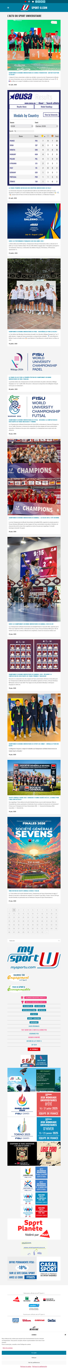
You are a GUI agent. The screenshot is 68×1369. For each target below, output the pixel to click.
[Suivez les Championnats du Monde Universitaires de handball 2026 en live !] (34, 579)
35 (18, 921)
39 (37, 921)
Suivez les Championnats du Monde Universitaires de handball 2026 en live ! (31, 624)
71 (32, 932)
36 (23, 921)
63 (47, 928)
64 (51, 928)
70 (28, 932)
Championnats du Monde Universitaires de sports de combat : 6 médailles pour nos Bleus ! (34, 745)
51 (42, 925)
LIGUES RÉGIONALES (34, 1026)
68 (18, 932)
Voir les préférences (34, 1362)
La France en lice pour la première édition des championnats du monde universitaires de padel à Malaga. (30, 378)
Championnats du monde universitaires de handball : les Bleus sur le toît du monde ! (34, 518)
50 (37, 925)
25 (23, 917)
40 (42, 921)
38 (33, 921)
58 (23, 928)
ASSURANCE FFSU (34, 1034)
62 (42, 928)
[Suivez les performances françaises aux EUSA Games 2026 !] (34, 221)
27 (33, 917)
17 (37, 913)
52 (47, 925)
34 (14, 921)
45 (14, 925)
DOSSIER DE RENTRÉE (34, 1037)
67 (14, 932)
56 (14, 928)
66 (9, 932)
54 (56, 925)
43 (56, 921)
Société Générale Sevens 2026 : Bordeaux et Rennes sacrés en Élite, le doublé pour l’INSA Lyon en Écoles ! (34, 798)
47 (23, 925)
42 (51, 921)
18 (42, 913)
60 (33, 928)
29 (42, 917)
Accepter (34, 1353)
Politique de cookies (25, 1366)
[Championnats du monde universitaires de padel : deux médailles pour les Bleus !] (34, 293)
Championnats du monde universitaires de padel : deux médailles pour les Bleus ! (33, 331)
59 (28, 928)
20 (51, 913)
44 (9, 925)
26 (28, 917)
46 (18, 925)
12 (14, 913)
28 (37, 917)
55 (9, 928)
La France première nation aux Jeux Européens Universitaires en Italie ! (30, 188)
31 (51, 917)
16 (32, 913)
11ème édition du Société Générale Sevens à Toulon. (24, 891)
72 (37, 932)
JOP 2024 (34, 1045)
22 (9, 917)
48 (28, 925)
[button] (65, 1335)
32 (56, 917)
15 (28, 913)
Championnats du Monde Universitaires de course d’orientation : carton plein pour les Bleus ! (34, 73)
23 (14, 917)
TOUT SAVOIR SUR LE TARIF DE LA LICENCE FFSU (34, 1030)
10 (56, 910)
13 (18, 913)
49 (33, 925)
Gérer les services (8, 1348)
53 (51, 925)
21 (56, 913)
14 (23, 913)
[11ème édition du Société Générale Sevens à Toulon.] (34, 852)
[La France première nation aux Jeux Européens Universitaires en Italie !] (34, 138)
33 (9, 921)
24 (18, 917)
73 (42, 932)
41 (47, 921)
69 (23, 932)
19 (47, 913)
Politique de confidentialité (39, 1366)
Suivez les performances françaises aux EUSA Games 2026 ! (26, 241)
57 (18, 928)
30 (47, 917)
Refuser (34, 1357)
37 (28, 921)
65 (56, 928)
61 (37, 928)
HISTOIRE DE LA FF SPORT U (34, 1041)
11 (9, 913)
